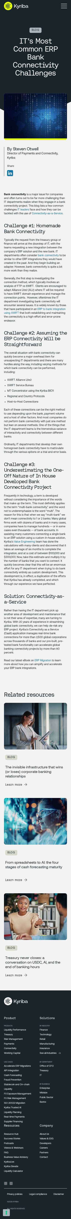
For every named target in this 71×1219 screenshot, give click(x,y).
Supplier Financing (13, 1121)
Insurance (45, 1048)
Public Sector (46, 1097)
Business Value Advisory (16, 1157)
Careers (44, 1148)
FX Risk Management (15, 1098)
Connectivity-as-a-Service (47, 213)
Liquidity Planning (12, 1112)
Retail (42, 1039)
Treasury (8, 1034)
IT (41, 1075)
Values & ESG (47, 1138)
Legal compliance (38, 1194)
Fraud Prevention (12, 1080)
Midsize (43, 1093)
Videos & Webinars (13, 1148)
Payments (9, 1044)
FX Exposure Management (17, 1094)
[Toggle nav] (64, 6)
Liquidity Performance (15, 1030)
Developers (45, 1143)
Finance (44, 1030)
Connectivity (10, 1048)
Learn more (13, 784)
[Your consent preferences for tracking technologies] (6, 1212)
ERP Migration (43, 660)
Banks (43, 1102)
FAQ (6, 1152)
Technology (46, 1034)
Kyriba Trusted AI (12, 1107)
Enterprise (45, 1088)
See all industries (48, 1053)
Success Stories (12, 1138)
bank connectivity (48, 255)
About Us (44, 1134)
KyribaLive (9, 1162)
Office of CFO (47, 1066)
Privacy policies (14, 1194)
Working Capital (12, 1053)
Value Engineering (24, 542)
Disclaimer (59, 1194)
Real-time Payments (14, 1117)
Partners (44, 1152)
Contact (44, 1157)
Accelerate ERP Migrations (17, 1066)
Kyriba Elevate (11, 1166)
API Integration (11, 1070)
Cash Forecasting (13, 1075)
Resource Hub (11, 1134)
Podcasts (9, 1143)
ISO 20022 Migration (14, 1103)
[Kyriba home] (16, 6)
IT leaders (23, 209)
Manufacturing (47, 1044)
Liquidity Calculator (13, 1171)
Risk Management (13, 1039)
